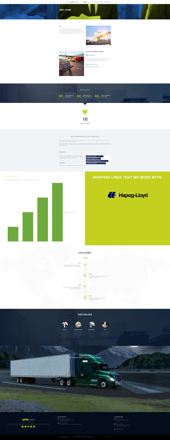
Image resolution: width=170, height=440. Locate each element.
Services (90, 436)
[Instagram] (109, 436)
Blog (94, 436)
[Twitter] (108, 436)
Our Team (85, 436)
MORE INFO (85, 361)
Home (81, 436)
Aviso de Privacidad (65, 437)
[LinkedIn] (107, 436)
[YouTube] (110, 436)
